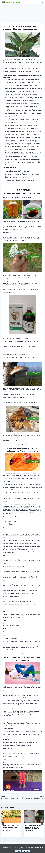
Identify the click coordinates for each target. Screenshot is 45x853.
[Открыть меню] (43, 2)
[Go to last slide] (3, 823)
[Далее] (42, 823)
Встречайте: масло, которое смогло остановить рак (9, 798)
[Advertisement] (22, 12)
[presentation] (11, 816)
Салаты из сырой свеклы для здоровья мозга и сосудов (35, 798)
